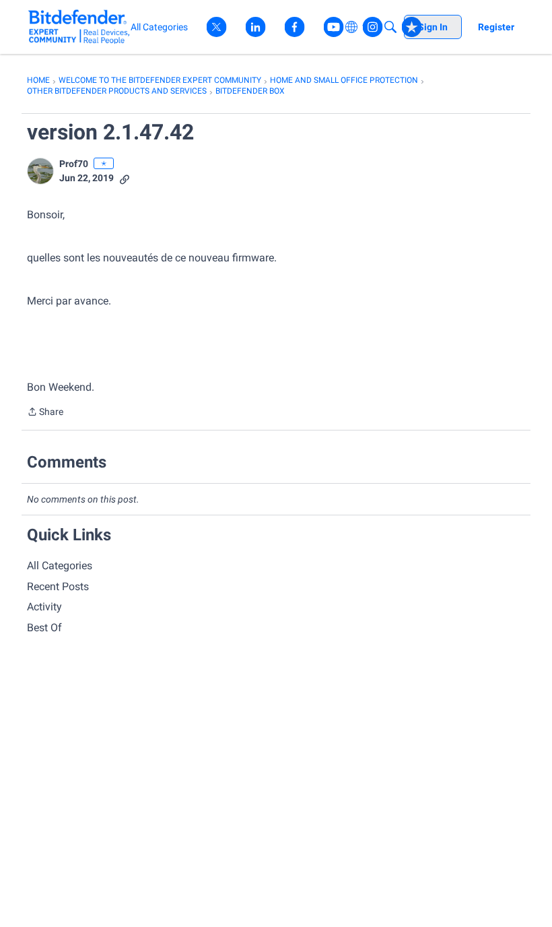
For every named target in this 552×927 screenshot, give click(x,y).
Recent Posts (58, 586)
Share (45, 413)
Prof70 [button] (73, 163)
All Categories (59, 565)
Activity (44, 606)
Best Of (44, 627)
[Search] (390, 27)
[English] (79, 26)
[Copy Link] (124, 178)
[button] (40, 171)
